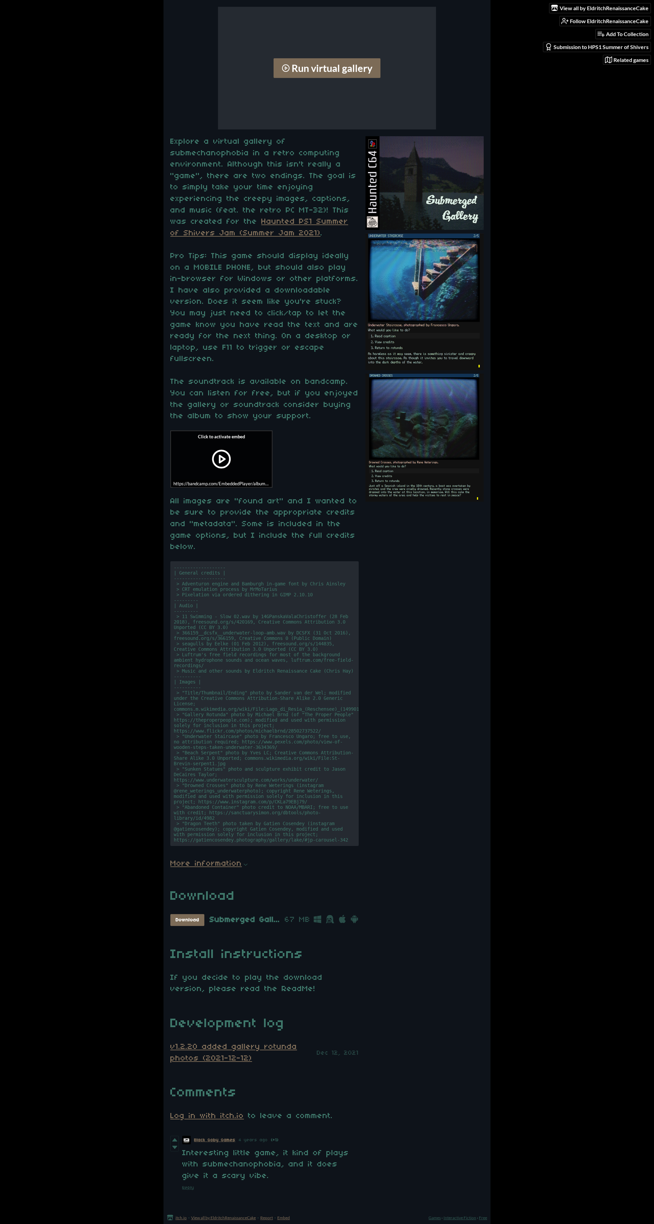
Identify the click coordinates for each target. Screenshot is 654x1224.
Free (483, 1217)
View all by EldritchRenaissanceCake (223, 1217)
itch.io (181, 1217)
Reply (188, 1188)
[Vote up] (174, 1140)
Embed (283, 1217)
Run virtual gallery (332, 68)
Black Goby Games (214, 1140)
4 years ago (253, 1140)
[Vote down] (174, 1147)
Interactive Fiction (459, 1217)
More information (206, 864)
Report (266, 1217)
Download (187, 920)
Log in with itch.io (207, 1116)
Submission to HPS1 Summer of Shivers (601, 47)
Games (435, 1217)
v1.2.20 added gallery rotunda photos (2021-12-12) (233, 1053)
